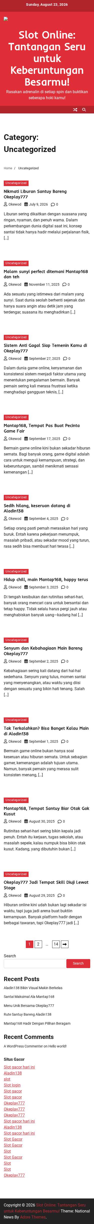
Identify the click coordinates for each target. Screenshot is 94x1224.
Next (64, 944)
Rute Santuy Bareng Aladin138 (27, 1014)
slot (7, 1079)
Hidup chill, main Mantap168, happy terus (46, 579)
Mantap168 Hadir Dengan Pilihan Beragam (37, 1023)
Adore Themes (33, 1217)
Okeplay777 (14, 1103)
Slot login (12, 1085)
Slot (7, 1151)
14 (56, 944)
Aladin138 (13, 1073)
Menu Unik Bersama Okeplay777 (29, 1006)
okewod (15, 204)
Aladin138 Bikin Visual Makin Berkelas (33, 988)
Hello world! (57, 1046)
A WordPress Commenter (23, 1046)
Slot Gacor (13, 1139)
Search (10, 956)
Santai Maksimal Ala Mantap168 (29, 997)
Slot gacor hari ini (19, 1067)
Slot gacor (13, 1091)
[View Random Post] (75, 109)
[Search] (84, 109)
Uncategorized (16, 183)
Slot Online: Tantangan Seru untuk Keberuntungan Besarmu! (47, 58)
